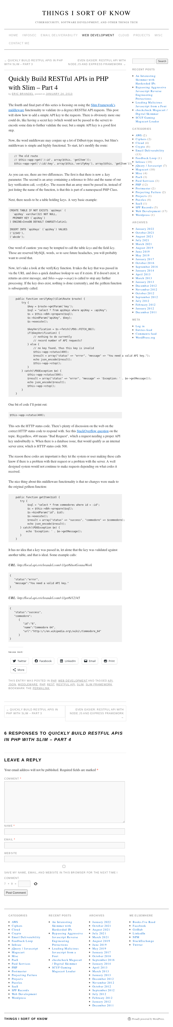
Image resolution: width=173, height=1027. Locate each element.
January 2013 (145, 282)
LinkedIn (139, 933)
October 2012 (145, 293)
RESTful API (65, 684)
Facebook (139, 926)
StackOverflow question (93, 431)
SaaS (139, 203)
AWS (139, 135)
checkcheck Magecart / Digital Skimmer (152, 112)
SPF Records (144, 207)
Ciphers (141, 139)
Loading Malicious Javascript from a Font (151, 104)
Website (10, 853)
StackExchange (143, 941)
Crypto (140, 146)
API (110, 680)
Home (13, 35)
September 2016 (147, 267)
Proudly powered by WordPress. (148, 1018)
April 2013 (143, 274)
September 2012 (147, 297)
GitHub (138, 929)
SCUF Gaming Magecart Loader (147, 119)
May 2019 (143, 255)
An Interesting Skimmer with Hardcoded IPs (146, 79)
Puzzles (141, 200)
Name (9, 825)
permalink (41, 688)
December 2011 (146, 312)
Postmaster (143, 188)
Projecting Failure (148, 192)
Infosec (29, 35)
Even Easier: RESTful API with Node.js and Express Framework (97, 713)
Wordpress (143, 215)
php (42, 684)
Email (9, 839)
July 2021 (143, 240)
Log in (140, 326)
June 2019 (143, 251)
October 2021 (145, 232)
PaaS (139, 177)
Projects (141, 35)
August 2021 (144, 236)
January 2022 (145, 229)
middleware (28, 684)
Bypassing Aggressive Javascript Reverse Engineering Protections (151, 92)
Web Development (98, 35)
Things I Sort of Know (86, 12)
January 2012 (145, 308)
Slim (80, 684)
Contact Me (19, 43)
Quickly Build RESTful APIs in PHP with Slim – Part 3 (32, 711)
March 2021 (144, 244)
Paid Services (145, 181)
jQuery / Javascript (149, 165)
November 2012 (147, 289)
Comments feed (146, 334)
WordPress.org (145, 337)
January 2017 (145, 259)
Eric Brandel (23, 93)
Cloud (124, 35)
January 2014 (145, 270)
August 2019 (144, 248)
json (12, 684)
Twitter (138, 945)
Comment (12, 778)
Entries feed (144, 330)
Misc (159, 35)
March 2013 (144, 278)
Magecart (142, 169)
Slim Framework (99, 684)
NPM (136, 937)
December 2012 (146, 286)
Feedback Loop (146, 158)
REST (51, 684)
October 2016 (145, 263)
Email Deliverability (59, 35)
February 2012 (146, 304)
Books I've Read (144, 922)
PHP (54, 680)
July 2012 (143, 301)
